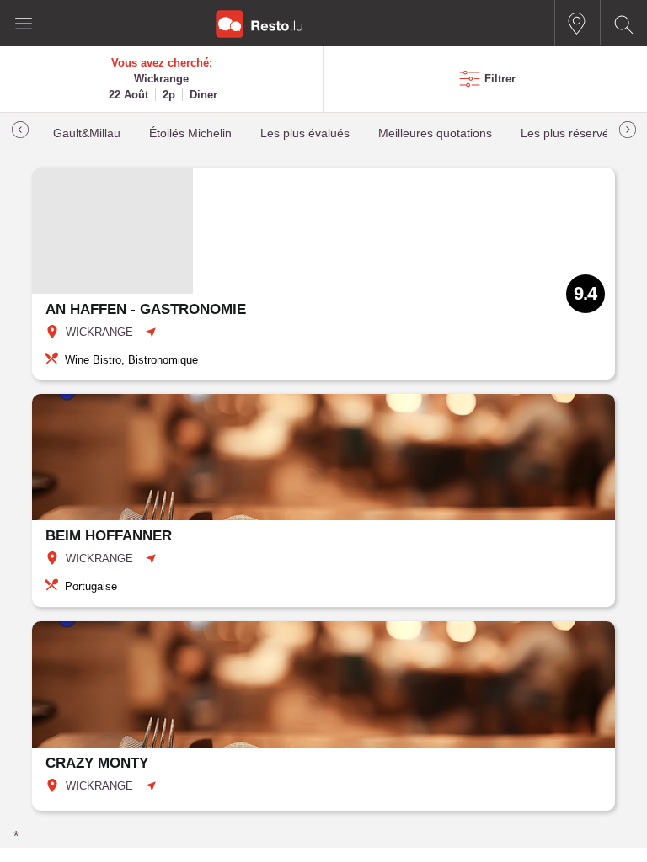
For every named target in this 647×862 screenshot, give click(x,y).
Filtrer (500, 78)
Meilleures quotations (435, 133)
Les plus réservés (568, 133)
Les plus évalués (305, 133)
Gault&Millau (86, 133)
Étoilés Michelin (190, 133)
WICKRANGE (99, 332)
